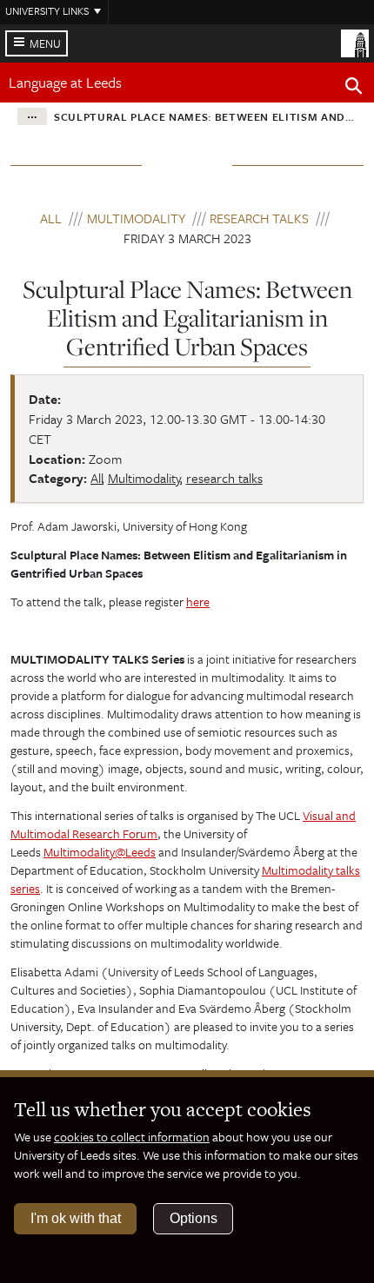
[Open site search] (354, 88)
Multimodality (136, 218)
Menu (45, 43)
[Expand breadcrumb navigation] (32, 116)
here (198, 601)
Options (193, 1218)
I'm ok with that (75, 1218)
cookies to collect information (132, 1137)
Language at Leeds (65, 82)
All (51, 218)
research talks (259, 218)
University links (47, 10)
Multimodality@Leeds (99, 852)
